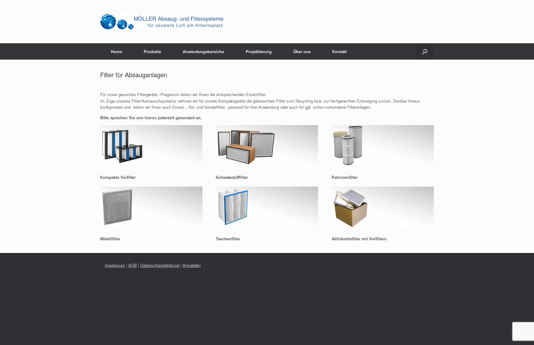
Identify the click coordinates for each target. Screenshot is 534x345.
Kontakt (339, 51)
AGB (132, 265)
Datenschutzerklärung (159, 265)
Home (116, 51)
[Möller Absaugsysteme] (162, 21)
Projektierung (259, 51)
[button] (425, 51)
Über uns (302, 51)
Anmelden (192, 265)
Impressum (115, 265)
